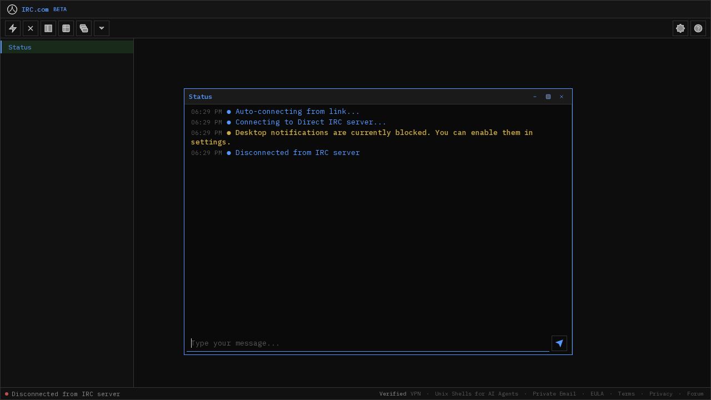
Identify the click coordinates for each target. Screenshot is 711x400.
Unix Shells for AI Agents (476, 393)
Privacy (661, 393)
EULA (597, 393)
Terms (626, 393)
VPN (415, 393)
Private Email (554, 393)
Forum (695, 393)
